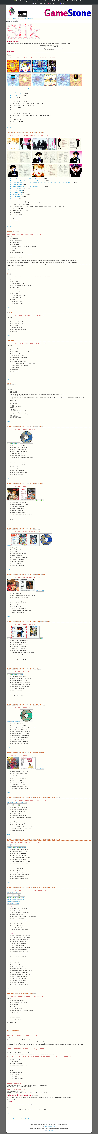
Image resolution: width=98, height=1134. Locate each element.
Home (8, 18)
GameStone (57, 1)
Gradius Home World (41, 1)
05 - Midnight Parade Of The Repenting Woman (26, 186)
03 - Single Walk (15, 92)
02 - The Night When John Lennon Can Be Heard (26, 180)
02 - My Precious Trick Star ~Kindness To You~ (26, 90)
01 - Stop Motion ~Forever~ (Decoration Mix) (25, 178)
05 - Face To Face (16, 95)
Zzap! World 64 (39, 3)
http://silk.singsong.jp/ (12, 1104)
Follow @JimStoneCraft (75, 1)
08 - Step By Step (16, 192)
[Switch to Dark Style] (22, 16)
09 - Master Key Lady (17, 194)
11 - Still (13, 198)
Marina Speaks (16, 18)
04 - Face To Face (16, 184)
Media (63, 3)
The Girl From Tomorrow (27, 18)
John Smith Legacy (23, 1)
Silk (11, 18)
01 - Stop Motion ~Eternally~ (20, 88)
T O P (9, 127)
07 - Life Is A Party (16, 190)
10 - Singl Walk (15, 196)
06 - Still (13, 97)
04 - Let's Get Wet (16, 93)
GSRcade (52, 3)
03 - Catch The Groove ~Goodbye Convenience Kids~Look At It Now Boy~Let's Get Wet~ (40, 182)
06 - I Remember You (17, 188)
